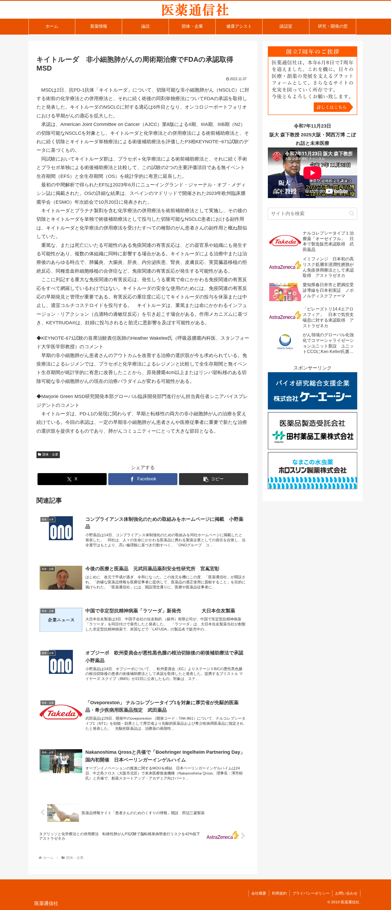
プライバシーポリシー (311, 893)
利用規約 (279, 893)
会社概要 (258, 893)
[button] (213, 479)
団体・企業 (50, 454)
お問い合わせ (346, 893)
